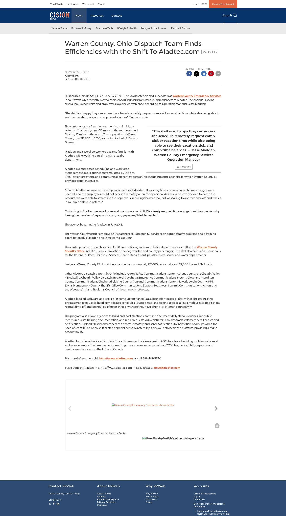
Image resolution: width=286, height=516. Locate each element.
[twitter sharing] (196, 74)
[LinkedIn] (58, 503)
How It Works (72, 4)
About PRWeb (104, 493)
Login (195, 4)
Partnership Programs (108, 499)
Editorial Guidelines (106, 502)
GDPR (204, 4)
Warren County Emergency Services (196, 96)
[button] (143, 405)
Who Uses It (88, 4)
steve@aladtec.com (167, 367)
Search (227, 15)
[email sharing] (218, 74)
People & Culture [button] (180, 28)
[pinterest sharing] (211, 74)
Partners (101, 496)
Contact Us (54, 500)
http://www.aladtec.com (116, 358)
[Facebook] (53, 503)
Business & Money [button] (81, 28)
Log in (197, 496)
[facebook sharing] (189, 74)
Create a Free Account (223, 4)
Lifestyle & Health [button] (127, 28)
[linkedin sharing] (204, 74)
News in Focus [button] (59, 28)
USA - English (209, 52)
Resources (97, 15)
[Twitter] (50, 503)
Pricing (100, 4)
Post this (186, 166)
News (79, 15)
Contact (117, 15)
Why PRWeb (56, 4)
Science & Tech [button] (104, 28)
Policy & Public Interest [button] (154, 28)
